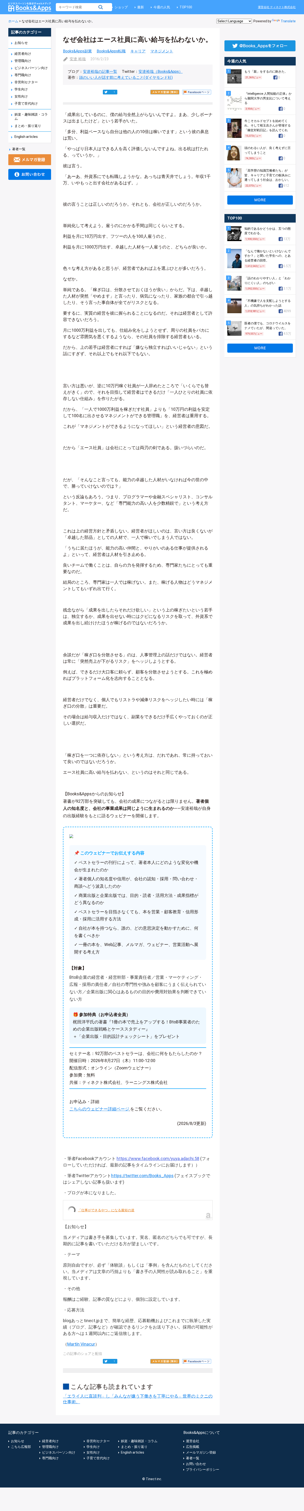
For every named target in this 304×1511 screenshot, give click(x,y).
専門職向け (22, 75)
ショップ (121, 7)
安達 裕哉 (78, 59)
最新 (140, 7)
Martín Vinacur (81, 1344)
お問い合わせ (196, 1464)
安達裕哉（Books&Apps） (160, 71)
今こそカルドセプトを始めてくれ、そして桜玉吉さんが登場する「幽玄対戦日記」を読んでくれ (267, 125)
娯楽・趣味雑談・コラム (139, 1441)
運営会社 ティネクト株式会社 (277, 7)
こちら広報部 (21, 1447)
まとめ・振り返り (27, 126)
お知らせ (21, 43)
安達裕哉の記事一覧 (100, 71)
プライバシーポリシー (202, 1469)
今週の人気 (161, 7)
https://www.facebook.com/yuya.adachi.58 (158, 1158)
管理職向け (22, 61)
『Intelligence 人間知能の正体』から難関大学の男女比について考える (268, 98)
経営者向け (22, 54)
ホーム (13, 21)
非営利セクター (26, 82)
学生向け (21, 89)
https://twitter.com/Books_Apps (142, 1175)
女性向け (21, 96)
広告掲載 (192, 1447)
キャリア (138, 51)
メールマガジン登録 (201, 1452)
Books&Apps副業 (77, 51)
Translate (288, 21)
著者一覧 (18, 149)
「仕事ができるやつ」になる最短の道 (106, 1210)
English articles (26, 137)
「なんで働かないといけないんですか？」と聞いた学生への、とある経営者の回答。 (267, 255)
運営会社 (192, 1441)
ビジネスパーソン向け (31, 68)
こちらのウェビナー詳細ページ (99, 1108)
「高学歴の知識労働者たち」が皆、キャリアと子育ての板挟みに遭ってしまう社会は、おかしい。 (267, 175)
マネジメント (161, 51)
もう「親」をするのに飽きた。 (266, 71)
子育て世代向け (26, 103)
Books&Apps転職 (111, 51)
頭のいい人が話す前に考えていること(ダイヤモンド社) (126, 77)
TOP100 (186, 7)
